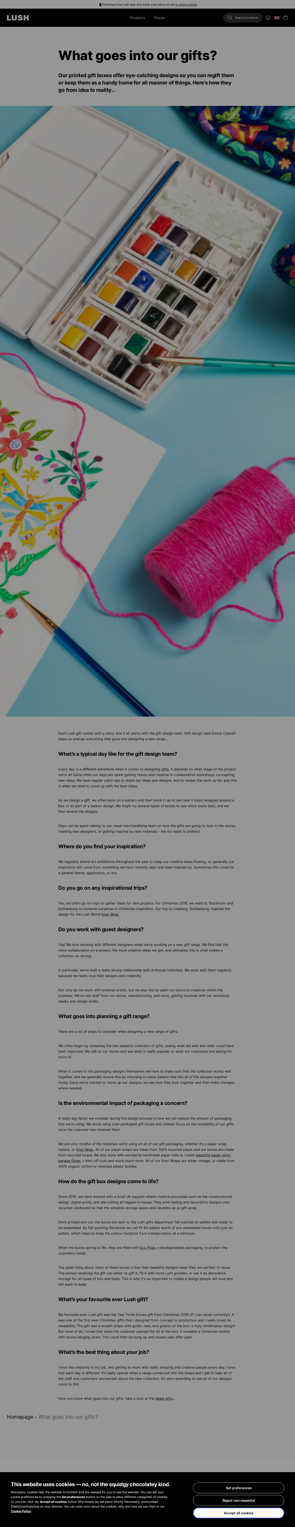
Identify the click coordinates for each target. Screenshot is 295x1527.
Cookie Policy (21, 1511)
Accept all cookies (238, 1513)
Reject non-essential (238, 1500)
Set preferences (239, 1488)
